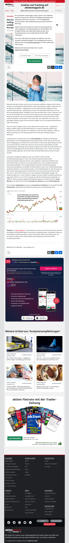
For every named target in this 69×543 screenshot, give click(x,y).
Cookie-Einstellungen (33, 42)
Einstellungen (26, 55)
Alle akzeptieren (34, 61)
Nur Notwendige (41, 55)
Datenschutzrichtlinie (22, 50)
